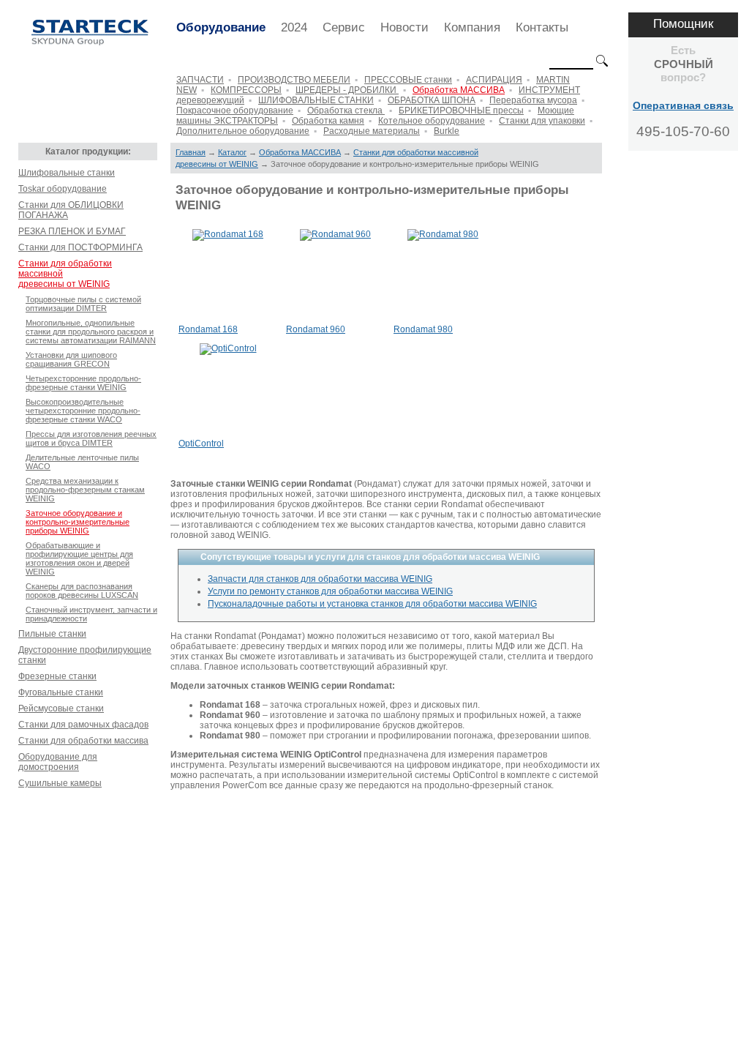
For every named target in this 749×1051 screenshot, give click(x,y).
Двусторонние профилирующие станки (84, 655)
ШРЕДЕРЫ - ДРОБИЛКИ (347, 90)
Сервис (344, 27)
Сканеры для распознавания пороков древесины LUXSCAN (82, 590)
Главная (191, 152)
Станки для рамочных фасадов (83, 724)
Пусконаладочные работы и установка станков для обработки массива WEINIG (372, 604)
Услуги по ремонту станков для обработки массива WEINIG (330, 591)
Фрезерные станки (57, 676)
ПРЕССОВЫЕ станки (408, 80)
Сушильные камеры (60, 783)
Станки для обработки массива (83, 741)
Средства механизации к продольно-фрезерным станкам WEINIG (85, 489)
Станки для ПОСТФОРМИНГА (80, 247)
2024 (294, 27)
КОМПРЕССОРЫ (246, 90)
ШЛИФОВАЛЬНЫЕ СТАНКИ (316, 100)
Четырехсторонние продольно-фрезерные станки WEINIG (83, 383)
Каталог (232, 152)
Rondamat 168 (208, 329)
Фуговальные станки (60, 692)
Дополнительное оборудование (242, 131)
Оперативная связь (683, 105)
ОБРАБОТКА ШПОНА (431, 100)
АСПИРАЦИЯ (494, 80)
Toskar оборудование (62, 189)
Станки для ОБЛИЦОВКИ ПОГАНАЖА (71, 210)
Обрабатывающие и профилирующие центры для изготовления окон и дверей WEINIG (79, 558)
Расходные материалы (371, 131)
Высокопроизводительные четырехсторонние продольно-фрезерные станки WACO (83, 410)
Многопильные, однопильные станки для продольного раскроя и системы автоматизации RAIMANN (91, 331)
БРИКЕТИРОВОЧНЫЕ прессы (461, 110)
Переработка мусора (533, 100)
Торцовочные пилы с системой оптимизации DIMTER (83, 304)
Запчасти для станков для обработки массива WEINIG (320, 579)
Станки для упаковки (542, 121)
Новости (404, 27)
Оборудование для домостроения (57, 762)
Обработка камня (328, 121)
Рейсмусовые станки (61, 708)
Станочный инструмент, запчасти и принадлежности (91, 614)
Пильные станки (52, 634)
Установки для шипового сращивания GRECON (71, 359)
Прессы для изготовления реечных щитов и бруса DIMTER (91, 438)
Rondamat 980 (423, 329)
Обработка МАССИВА (459, 90)
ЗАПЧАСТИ (200, 80)
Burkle (446, 131)
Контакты (542, 27)
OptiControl (201, 443)
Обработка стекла (346, 110)
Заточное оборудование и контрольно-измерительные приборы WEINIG (77, 522)
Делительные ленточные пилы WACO (82, 462)
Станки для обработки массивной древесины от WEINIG (65, 273)
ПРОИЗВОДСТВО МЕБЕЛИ (294, 80)
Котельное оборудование (431, 121)
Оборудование (221, 27)
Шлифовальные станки (66, 173)
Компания (472, 27)
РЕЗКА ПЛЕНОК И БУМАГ (72, 231)
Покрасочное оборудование (234, 110)
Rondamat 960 (315, 329)
